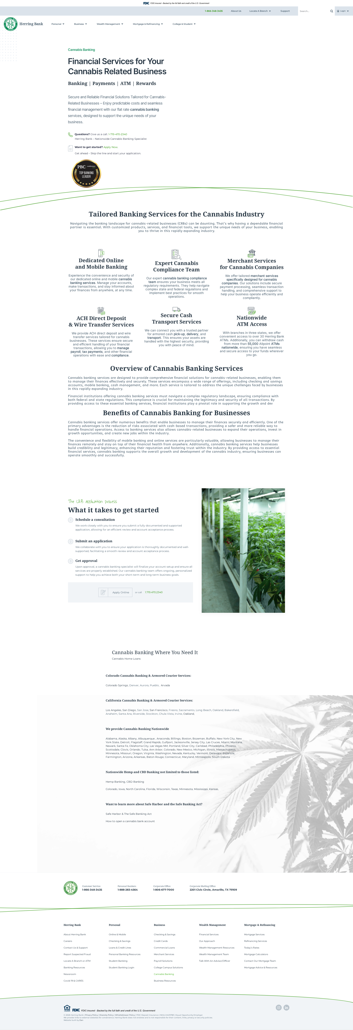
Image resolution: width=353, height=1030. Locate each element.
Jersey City (198, 742)
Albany (132, 738)
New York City (226, 738)
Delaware (215, 753)
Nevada (177, 753)
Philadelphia (216, 746)
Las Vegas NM (159, 746)
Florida (150, 789)
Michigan (199, 749)
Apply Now (110, 147)
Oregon (137, 753)
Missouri (125, 753)
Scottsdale (112, 749)
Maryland (188, 757)
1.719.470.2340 (154, 592)
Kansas (213, 789)
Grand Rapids (152, 742)
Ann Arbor (156, 749)
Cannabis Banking (133, 652)
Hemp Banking (115, 781)
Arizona (127, 757)
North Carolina (135, 789)
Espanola (228, 753)
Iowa (122, 789)
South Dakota (221, 757)
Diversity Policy (106, 1015)
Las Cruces (213, 742)
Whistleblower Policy (125, 1015)
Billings (176, 738)
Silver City (188, 746)
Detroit (125, 742)
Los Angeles (113, 710)
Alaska (122, 738)
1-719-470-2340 (117, 134)
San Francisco (158, 710)
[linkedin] (286, 1008)
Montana (236, 742)
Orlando (135, 749)
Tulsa (144, 749)
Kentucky (189, 753)
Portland (174, 746)
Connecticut (173, 757)
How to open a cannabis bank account (130, 821)
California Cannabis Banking (128, 700)
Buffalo (210, 738)
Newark (110, 746)
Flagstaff (136, 742)
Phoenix (230, 746)
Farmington (113, 757)
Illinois (211, 749)
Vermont (202, 753)
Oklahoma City (139, 746)
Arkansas (139, 757)
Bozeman (198, 738)
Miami (225, 742)
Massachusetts (225, 749)
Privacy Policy (91, 1015)
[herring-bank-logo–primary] (23, 18)
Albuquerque (146, 738)
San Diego (129, 710)
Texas (174, 789)
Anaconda (163, 738)
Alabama (111, 738)
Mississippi (201, 789)
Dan (81, 1020)
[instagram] (279, 1008)
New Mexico (184, 749)
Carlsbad (201, 746)
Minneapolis (203, 757)
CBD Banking (135, 781)
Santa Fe (122, 746)
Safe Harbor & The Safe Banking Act (129, 814)
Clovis (124, 749)
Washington (163, 753)
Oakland (188, 713)
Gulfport (167, 742)
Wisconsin (163, 789)
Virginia (149, 753)
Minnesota (112, 753)
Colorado (169, 749)
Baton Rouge (155, 757)
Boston (186, 738)
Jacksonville (182, 742)
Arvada (165, 685)
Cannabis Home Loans (126, 658)
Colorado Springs (117, 685)
